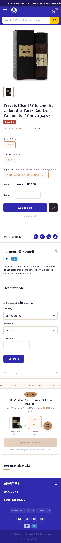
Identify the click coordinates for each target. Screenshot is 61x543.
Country (7, 308)
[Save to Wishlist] (53, 207)
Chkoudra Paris (12, 128)
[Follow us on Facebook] (19, 519)
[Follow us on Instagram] (34, 519)
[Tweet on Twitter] (48, 236)
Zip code (8, 338)
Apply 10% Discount (30, 442)
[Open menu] (5, 10)
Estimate (13, 358)
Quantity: (8, 194)
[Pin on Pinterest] (42, 236)
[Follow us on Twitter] (27, 519)
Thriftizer (36, 539)
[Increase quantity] (36, 194)
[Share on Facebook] (36, 236)
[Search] (54, 20)
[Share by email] (55, 236)
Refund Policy (10, 373)
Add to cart (25, 207)
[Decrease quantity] (19, 194)
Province (8, 323)
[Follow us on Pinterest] (42, 519)
